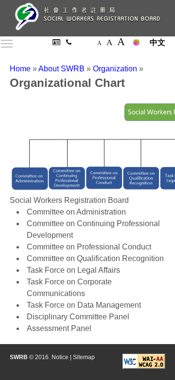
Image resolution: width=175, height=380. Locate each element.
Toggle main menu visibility (7, 43)
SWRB (19, 357)
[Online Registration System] (57, 42)
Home (20, 69)
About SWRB (61, 69)
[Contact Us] (68, 42)
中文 (157, 42)
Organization (115, 69)
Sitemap (84, 357)
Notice (60, 357)
